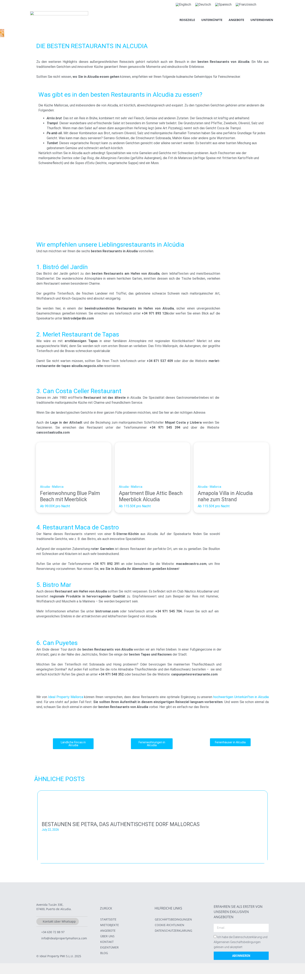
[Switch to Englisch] (183, 4)
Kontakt (107, 942)
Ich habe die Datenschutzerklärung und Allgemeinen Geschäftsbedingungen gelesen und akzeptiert (240, 942)
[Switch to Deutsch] (203, 4)
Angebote (236, 20)
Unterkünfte (211, 20)
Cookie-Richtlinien (169, 925)
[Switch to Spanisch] (223, 4)
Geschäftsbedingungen (173, 919)
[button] (38, 825)
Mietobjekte (109, 925)
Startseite (108, 919)
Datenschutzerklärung (173, 931)
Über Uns (107, 936)
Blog (104, 953)
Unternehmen (261, 20)
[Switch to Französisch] (246, 4)
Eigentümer (109, 947)
